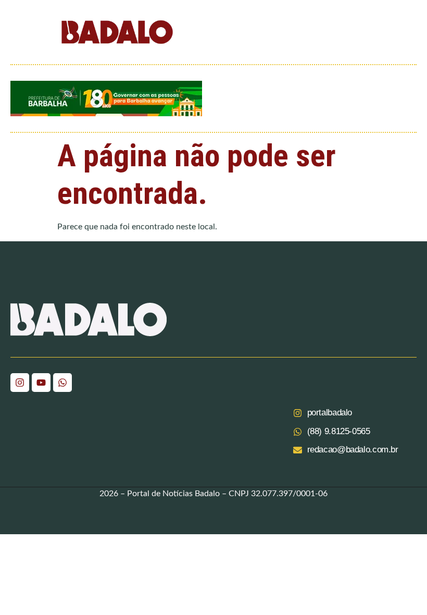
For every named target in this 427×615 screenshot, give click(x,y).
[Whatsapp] (62, 382)
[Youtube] (41, 382)
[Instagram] (19, 382)
